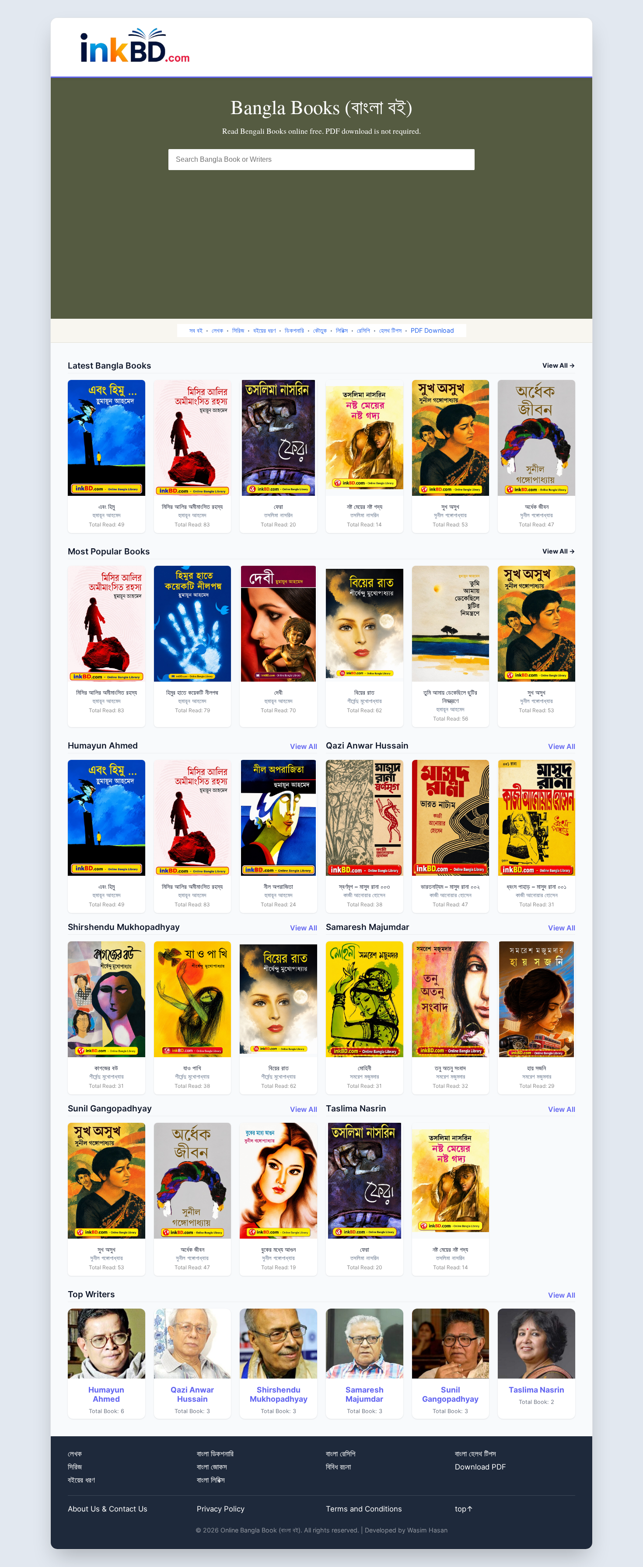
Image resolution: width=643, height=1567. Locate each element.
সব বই (196, 330)
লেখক (217, 330)
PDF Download (432, 330)
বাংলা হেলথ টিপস (475, 1453)
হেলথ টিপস (390, 330)
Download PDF (480, 1467)
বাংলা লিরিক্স (211, 1480)
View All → (558, 365)
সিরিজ (238, 330)
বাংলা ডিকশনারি (215, 1453)
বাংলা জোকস (212, 1467)
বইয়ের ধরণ (264, 330)
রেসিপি (363, 330)
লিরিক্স (342, 330)
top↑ (464, 1508)
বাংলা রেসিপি (340, 1453)
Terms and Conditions (364, 1508)
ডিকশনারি (294, 330)
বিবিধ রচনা (338, 1467)
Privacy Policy (221, 1508)
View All (303, 746)
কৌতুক (320, 330)
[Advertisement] (321, 235)
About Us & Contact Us (107, 1508)
